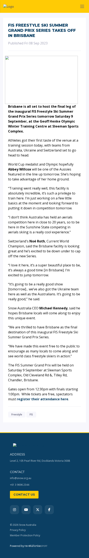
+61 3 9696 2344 (19, 484)
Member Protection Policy (25, 535)
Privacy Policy (18, 530)
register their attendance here (42, 399)
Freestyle (16, 414)
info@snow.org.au (20, 478)
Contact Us (24, 494)
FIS (31, 414)
